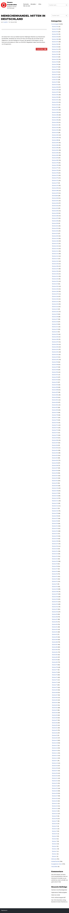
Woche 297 (55, 117)
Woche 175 (55, 422)
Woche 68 (55, 692)
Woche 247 (55, 243)
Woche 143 (55, 503)
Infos (39, 4)
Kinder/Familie (55, 861)
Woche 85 (54, 649)
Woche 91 (54, 634)
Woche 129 (55, 538)
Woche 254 (55, 226)
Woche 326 (55, 44)
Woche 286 (55, 145)
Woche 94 (55, 627)
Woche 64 (55, 702)
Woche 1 (54, 856)
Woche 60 (55, 712)
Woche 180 (55, 410)
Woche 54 (54, 727)
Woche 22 (54, 808)
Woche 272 (55, 180)
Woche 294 (55, 125)
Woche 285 (55, 147)
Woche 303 (55, 102)
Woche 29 (54, 791)
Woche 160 (55, 460)
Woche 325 (55, 46)
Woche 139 (55, 513)
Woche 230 (55, 286)
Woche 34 (55, 778)
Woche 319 (55, 62)
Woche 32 (54, 783)
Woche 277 (55, 168)
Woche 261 (55, 208)
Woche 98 (55, 616)
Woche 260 (55, 210)
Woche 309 (55, 87)
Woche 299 (55, 112)
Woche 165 (55, 447)
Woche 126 (55, 546)
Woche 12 (54, 828)
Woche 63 (54, 705)
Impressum (4, 910)
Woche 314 (55, 74)
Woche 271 (55, 183)
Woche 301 (55, 107)
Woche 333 (55, 26)
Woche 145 (55, 498)
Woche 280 (55, 160)
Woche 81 (54, 659)
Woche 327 (55, 41)
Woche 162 (55, 455)
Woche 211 (55, 331)
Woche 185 (55, 397)
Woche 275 (55, 173)
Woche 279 (55, 162)
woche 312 (55, 79)
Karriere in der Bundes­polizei (59, 890)
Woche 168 (55, 440)
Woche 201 (55, 357)
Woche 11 (54, 831)
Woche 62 (54, 707)
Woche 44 (55, 753)
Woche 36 (54, 773)
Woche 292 (55, 130)
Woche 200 (55, 359)
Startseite (26, 4)
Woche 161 (55, 458)
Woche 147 (55, 493)
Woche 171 (55, 432)
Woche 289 (55, 137)
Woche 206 (55, 344)
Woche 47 (54, 745)
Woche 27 (54, 796)
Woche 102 (55, 606)
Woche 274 (55, 175)
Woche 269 (55, 188)
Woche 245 (55, 248)
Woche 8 (54, 838)
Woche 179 (55, 412)
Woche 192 (55, 379)
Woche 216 (55, 321)
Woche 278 (55, 165)
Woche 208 (55, 339)
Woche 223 (55, 304)
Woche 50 (54, 738)
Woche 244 (55, 251)
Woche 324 (55, 49)
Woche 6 (54, 843)
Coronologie (54, 24)
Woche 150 (55, 485)
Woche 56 (54, 722)
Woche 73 (54, 680)
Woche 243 (55, 253)
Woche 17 (54, 821)
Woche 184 (55, 400)
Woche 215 (55, 324)
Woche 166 (55, 445)
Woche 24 (55, 803)
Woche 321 (55, 57)
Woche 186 (55, 395)
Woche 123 (55, 553)
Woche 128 (55, 541)
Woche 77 (54, 669)
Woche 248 (55, 241)
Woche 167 (55, 442)
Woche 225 (55, 299)
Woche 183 (55, 402)
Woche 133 (55, 528)
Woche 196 (55, 369)
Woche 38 (55, 768)
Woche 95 (54, 624)
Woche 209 (55, 337)
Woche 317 (55, 67)
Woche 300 (55, 109)
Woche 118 (55, 566)
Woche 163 (55, 453)
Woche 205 (55, 347)
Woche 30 (55, 788)
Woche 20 (55, 813)
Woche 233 (55, 279)
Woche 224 (55, 301)
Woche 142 (55, 506)
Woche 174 (55, 425)
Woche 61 (54, 710)
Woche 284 (55, 150)
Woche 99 (54, 614)
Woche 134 (55, 526)
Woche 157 (55, 468)
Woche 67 (54, 695)
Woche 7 (54, 841)
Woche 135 (55, 523)
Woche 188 (55, 389)
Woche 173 (55, 427)
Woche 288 (55, 140)
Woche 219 (55, 314)
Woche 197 (55, 367)
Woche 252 (55, 231)
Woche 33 (54, 780)
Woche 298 (55, 115)
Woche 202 (55, 354)
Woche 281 (55, 157)
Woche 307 (55, 92)
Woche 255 (55, 223)
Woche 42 (55, 758)
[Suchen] (66, 5)
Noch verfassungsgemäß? (58, 897)
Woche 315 (55, 72)
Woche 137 (55, 518)
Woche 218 (55, 316)
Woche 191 (55, 382)
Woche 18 (54, 818)
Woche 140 (55, 511)
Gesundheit (54, 866)
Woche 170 (55, 435)
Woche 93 (54, 629)
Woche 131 (55, 533)
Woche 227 (55, 294)
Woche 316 (55, 69)
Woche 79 (54, 664)
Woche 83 (55, 654)
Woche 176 (55, 420)
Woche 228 (55, 291)
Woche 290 (55, 135)
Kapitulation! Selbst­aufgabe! (59, 892)
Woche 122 (55, 556)
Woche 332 (55, 29)
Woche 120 (55, 561)
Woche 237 (55, 268)
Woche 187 (55, 392)
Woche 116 (55, 571)
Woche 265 (55, 198)
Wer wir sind (26, 6)
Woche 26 (54, 798)
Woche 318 (55, 64)
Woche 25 (54, 801)
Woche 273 (55, 178)
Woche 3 (54, 851)
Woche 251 (55, 233)
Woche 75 (54, 674)
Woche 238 (55, 266)
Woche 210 (55, 334)
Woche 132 (55, 531)
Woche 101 (55, 609)
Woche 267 (55, 193)
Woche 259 (55, 213)
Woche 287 (55, 142)
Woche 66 (54, 697)
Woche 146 (55, 495)
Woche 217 (55, 319)
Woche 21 (54, 811)
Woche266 (55, 195)
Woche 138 (55, 516)
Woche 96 (54, 622)
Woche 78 (55, 667)
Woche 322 (55, 54)
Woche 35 (54, 775)
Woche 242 (55, 256)
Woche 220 (55, 311)
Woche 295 (55, 122)
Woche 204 (55, 349)
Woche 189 (55, 387)
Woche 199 (55, 362)
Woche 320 (55, 59)
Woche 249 (55, 238)
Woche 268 (55, 190)
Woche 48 (55, 743)
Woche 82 (55, 657)
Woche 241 (55, 258)
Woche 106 (55, 596)
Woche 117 (55, 569)
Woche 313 (55, 77)
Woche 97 (54, 619)
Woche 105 (55, 599)
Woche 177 (55, 417)
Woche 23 (54, 806)
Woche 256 (55, 221)
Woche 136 (55, 521)
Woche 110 (55, 586)
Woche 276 (55, 170)
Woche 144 (55, 500)
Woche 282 (55, 155)
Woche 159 (55, 463)
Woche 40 (55, 763)
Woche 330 (55, 34)
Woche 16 (54, 823)
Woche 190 (55, 384)
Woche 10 (54, 833)
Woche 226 (55, 296)
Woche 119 (55, 564)
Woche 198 (55, 364)
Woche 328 (55, 39)
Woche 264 (55, 200)
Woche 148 (55, 490)
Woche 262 (55, 205)
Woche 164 (55, 450)
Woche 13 (54, 826)
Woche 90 (55, 637)
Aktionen (53, 859)
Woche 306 (55, 94)
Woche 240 (55, 261)
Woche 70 (55, 687)
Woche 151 (55, 483)
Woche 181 (55, 407)
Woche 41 (54, 760)
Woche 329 (55, 36)
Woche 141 (55, 508)
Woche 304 (55, 99)
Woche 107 (55, 594)
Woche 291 (55, 132)
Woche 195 (55, 372)
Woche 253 (55, 228)
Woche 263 (55, 203)
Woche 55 (54, 725)
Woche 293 (55, 127)
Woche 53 (54, 730)
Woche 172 (55, 430)
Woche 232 (55, 281)
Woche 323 (55, 51)
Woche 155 (55, 473)
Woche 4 (54, 849)
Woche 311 (55, 82)
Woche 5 (54, 846)
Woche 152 (55, 480)
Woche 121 (55, 558)
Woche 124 (55, 551)
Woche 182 (55, 405)
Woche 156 (55, 470)
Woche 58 (54, 717)
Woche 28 (55, 793)
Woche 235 (55, 273)
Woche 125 (55, 548)
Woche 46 (55, 748)
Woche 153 (55, 478)
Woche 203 (55, 352)
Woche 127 (55, 543)
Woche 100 (55, 611)
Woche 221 (55, 309)
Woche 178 (55, 415)
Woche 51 (54, 735)
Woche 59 (54, 715)
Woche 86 (55, 647)
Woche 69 (54, 690)
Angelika (5, 22)
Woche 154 (55, 475)
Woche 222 (55, 306)
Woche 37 (54, 770)
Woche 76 (54, 672)
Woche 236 (55, 271)
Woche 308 (55, 89)
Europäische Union (56, 864)
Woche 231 (55, 284)
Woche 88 (55, 642)
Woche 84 (55, 652)
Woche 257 (55, 218)
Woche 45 (54, 750)
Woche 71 (54, 685)
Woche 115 (55, 574)
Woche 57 (54, 720)
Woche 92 (54, 632)
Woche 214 (55, 326)
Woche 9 (54, 836)
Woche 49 (55, 740)
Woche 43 (55, 755)
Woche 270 (55, 185)
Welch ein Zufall (55, 895)
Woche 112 (55, 581)
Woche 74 (54, 677)
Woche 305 (55, 97)
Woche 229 (55, 289)
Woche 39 (54, 765)
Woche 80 (55, 662)
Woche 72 (54, 682)
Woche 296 (55, 120)
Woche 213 (55, 329)
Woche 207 (55, 342)
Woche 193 (55, 377)
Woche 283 (55, 152)
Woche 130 (55, 536)
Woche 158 (55, 465)
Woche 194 (55, 374)
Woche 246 (55, 246)
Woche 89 (55, 639)
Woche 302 (55, 104)
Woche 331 (55, 31)
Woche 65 (54, 700)
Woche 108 (55, 591)
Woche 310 (55, 84)
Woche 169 (55, 437)
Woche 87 (55, 644)
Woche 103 (55, 604)
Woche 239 (55, 263)
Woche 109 (55, 589)
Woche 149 (55, 488)
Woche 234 (55, 276)
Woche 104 (55, 601)
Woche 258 (55, 215)
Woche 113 (55, 579)
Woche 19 (54, 816)
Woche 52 (54, 733)
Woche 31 (54, 786)
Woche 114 (55, 576)
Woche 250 (55, 236)
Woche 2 (54, 854)
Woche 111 (54, 584)
